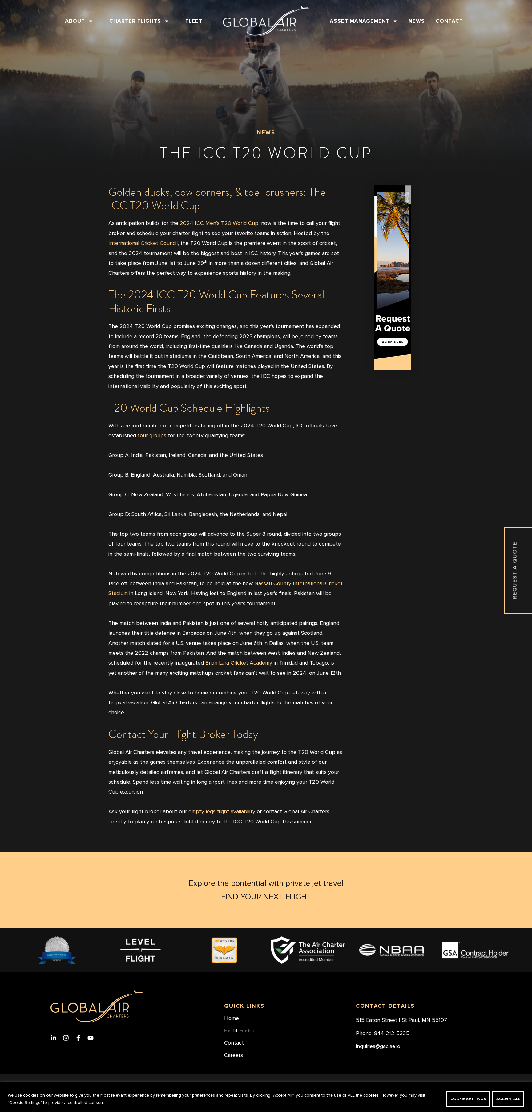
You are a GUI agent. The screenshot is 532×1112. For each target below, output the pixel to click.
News (417, 21)
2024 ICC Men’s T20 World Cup (219, 223)
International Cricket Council (143, 243)
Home (231, 1018)
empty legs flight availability (221, 811)
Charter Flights (135, 21)
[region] (266, 1097)
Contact (449, 21)
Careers (233, 1055)
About (75, 21)
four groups (152, 435)
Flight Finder (239, 1031)
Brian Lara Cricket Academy (238, 663)
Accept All (508, 1099)
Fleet (193, 21)
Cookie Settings (468, 1099)
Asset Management (359, 21)
